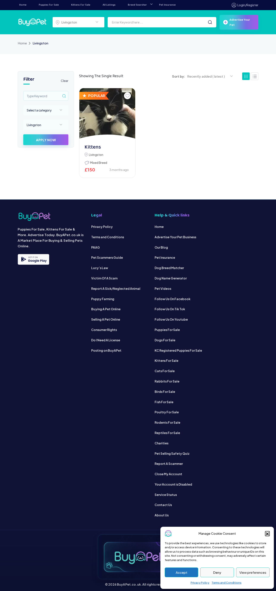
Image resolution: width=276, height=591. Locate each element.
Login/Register (247, 5)
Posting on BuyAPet (106, 350)
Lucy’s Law (99, 268)
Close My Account (168, 474)
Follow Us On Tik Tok (170, 309)
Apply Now (46, 140)
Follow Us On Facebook (172, 299)
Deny (217, 572)
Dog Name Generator (171, 278)
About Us (162, 515)
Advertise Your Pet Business (175, 237)
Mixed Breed (98, 163)
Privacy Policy (200, 582)
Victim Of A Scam (104, 278)
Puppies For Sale (49, 5)
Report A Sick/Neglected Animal (115, 288)
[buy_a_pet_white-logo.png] (32, 21)
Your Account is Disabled (173, 484)
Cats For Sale (165, 371)
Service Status (166, 495)
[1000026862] (107, 114)
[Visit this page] (254, 76)
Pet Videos (163, 288)
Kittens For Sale (80, 5)
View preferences (252, 572)
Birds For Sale (165, 391)
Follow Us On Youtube (171, 319)
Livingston (96, 155)
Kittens (93, 147)
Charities (161, 443)
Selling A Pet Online (105, 319)
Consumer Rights (104, 330)
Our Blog (161, 247)
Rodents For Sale (167, 422)
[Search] (210, 22)
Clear (64, 81)
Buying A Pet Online (106, 309)
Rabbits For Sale (167, 381)
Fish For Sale (164, 402)
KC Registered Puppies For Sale (178, 350)
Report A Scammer (169, 464)
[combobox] (78, 22)
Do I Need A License (105, 340)
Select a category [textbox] (39, 110)
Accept (181, 572)
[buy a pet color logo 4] (51, 216)
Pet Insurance (167, 5)
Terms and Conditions (227, 582)
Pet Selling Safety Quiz (172, 453)
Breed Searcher (137, 5)
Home (23, 5)
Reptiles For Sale (167, 433)
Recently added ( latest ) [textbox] (206, 76)
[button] (267, 533)
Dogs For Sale (165, 340)
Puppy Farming (102, 299)
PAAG (95, 247)
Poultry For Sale (167, 412)
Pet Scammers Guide (107, 257)
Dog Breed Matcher (169, 268)
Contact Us (163, 505)
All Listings (109, 5)
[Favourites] (127, 95)
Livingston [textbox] (69, 22)
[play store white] (33, 259)
